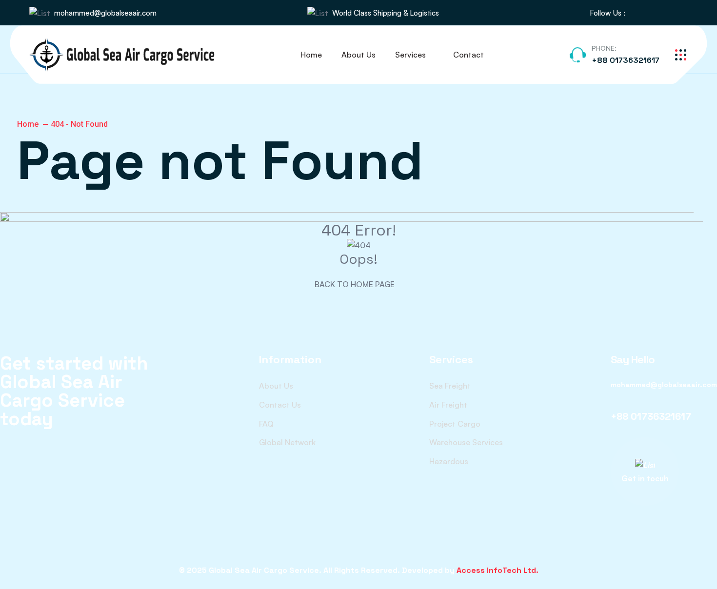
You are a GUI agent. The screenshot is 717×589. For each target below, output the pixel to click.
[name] (638, 13)
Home (311, 54)
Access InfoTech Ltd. (497, 570)
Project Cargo (454, 424)
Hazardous (448, 461)
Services (410, 54)
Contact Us (280, 405)
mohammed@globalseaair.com (105, 13)
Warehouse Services (466, 442)
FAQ (266, 424)
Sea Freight (450, 386)
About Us (358, 54)
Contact (468, 54)
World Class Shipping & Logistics (385, 13)
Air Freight (448, 405)
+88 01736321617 (625, 60)
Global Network (287, 442)
